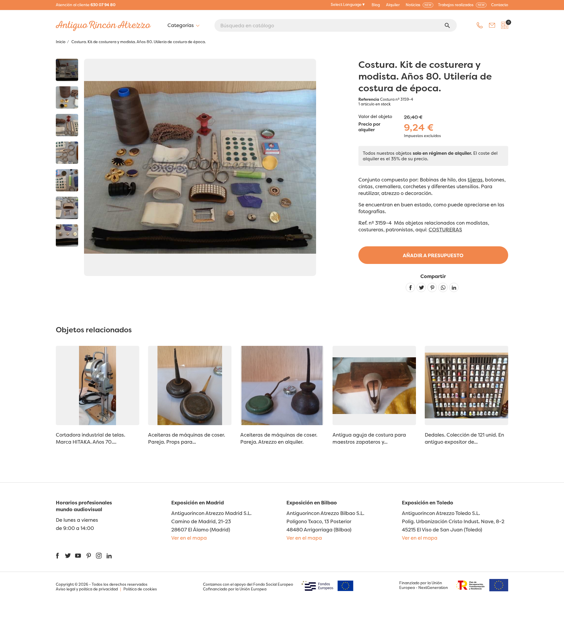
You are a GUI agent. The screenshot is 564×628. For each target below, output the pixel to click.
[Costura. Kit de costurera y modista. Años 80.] (67, 70)
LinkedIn (109, 556)
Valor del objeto (375, 116)
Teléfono (479, 25)
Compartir (410, 287)
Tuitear (421, 287)
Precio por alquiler (369, 127)
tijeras (475, 179)
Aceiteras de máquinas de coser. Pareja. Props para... (186, 438)
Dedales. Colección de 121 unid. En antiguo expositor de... (464, 438)
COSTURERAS (445, 229)
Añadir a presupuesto (433, 255)
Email (492, 25)
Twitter (68, 556)
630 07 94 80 (102, 4)
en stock (383, 104)
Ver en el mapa (189, 537)
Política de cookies (140, 589)
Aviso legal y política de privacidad (87, 589)
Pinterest (432, 287)
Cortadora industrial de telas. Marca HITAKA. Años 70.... (90, 438)
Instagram (99, 556)
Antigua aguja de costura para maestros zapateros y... (369, 438)
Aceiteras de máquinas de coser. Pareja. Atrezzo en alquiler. (278, 438)
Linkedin (453, 287)
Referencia (368, 99)
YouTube (78, 556)
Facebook (57, 556)
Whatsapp (443, 287)
